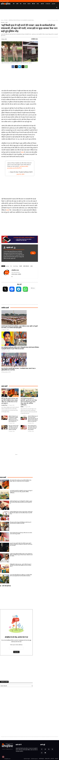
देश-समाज (5, 20)
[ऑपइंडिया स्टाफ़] (6, 273)
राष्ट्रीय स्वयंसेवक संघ (26, 266)
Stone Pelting (15, 266)
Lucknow (7, 266)
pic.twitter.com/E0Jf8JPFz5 (14, 168)
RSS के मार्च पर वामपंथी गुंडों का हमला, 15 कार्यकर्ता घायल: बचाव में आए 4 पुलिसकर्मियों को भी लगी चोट (18, 369)
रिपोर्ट (6, 22)
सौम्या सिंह (22, 406)
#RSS (26, 166)
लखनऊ (31, 266)
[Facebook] (50, 1)
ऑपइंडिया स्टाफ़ (34, 39)
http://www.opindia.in (15, 272)
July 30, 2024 (20, 174)
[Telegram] (19, 66)
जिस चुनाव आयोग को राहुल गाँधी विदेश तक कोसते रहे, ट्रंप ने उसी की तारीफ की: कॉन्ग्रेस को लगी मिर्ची (13, 427)
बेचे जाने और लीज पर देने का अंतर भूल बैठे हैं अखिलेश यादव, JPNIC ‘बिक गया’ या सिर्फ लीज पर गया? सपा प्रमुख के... (9, 401)
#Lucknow (22, 166)
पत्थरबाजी (20, 266)
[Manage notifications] (3, 757)
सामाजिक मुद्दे (22, 396)
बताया (22, 152)
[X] (55, 1)
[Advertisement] (8, 442)
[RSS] (53, 1)
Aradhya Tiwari (4, 405)
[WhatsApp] (56, 1)
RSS (11, 266)
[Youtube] (58, 1)
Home (2, 20)
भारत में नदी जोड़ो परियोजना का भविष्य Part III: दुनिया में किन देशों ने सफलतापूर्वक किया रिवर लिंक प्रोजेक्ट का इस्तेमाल (21, 575)
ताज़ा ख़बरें (3, 477)
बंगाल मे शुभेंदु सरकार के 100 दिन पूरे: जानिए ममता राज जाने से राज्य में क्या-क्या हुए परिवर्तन (32, 427)
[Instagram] (51, 1)
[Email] (23, 66)
